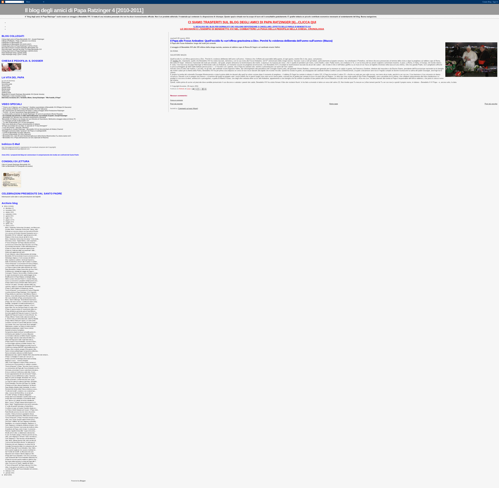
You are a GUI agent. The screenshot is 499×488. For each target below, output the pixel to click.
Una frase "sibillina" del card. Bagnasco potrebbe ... (21, 421)
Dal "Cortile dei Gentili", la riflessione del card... (19, 452)
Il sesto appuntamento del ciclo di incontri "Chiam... (21, 374)
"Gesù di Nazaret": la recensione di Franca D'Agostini (22, 290)
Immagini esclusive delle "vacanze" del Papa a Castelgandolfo (24, 131)
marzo (8, 225)
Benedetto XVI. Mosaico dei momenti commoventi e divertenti (24, 117)
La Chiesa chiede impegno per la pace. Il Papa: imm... (22, 410)
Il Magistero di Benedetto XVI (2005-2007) (16, 44)
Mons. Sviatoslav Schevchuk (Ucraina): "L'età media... (22, 239)
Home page (333, 104)
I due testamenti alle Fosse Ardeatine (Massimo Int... (21, 457)
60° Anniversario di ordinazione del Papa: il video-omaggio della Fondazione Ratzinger (33, 110)
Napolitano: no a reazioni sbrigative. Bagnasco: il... (21, 423)
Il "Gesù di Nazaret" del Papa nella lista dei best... (20, 242)
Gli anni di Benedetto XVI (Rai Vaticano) (17, 134)
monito (175, 61)
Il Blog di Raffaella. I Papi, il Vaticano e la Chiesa (19, 41)
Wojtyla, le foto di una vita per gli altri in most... (19, 237)
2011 (6, 206)
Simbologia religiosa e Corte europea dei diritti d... (20, 258)
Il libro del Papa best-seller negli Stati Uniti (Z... (19, 339)
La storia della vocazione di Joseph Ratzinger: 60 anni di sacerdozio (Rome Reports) (33, 114)
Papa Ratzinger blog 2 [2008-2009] (14, 53)
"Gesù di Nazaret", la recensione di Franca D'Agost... (22, 263)
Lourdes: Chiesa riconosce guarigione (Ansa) (19, 414)
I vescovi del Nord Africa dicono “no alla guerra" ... (21, 442)
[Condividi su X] (200, 89)
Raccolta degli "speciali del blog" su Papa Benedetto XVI (22, 49)
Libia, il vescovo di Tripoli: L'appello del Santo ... (20, 463)
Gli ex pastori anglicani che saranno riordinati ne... (21, 450)
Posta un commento (176, 100)
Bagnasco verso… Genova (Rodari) (16, 360)
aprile (7, 223)
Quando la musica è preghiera (14, 330)
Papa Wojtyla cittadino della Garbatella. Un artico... (21, 387)
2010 (6, 475)
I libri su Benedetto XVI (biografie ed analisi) (17, 166)
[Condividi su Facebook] (203, 89)
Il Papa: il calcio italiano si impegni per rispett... (19, 288)
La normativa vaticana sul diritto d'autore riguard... (21, 336)
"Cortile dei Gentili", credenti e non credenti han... (20, 391)
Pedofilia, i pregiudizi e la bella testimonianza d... (20, 303)
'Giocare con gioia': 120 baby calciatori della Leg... (21, 284)
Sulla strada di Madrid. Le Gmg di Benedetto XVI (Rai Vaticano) (25, 109)
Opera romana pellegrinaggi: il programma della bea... (22, 351)
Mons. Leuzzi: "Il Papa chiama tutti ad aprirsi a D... (21, 402)
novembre (9, 210)
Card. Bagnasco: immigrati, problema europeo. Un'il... (22, 425)
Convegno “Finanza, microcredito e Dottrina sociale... (22, 273)
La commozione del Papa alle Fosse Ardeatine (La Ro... (22, 368)
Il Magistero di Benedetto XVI (12, 42)
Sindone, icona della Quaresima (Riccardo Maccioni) (21, 296)
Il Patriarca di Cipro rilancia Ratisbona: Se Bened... (21, 385)
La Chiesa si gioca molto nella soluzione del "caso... (21, 267)
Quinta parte (6, 89)
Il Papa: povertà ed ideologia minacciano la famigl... (21, 358)
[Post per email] (192, 88)
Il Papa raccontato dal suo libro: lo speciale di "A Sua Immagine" (24, 126)
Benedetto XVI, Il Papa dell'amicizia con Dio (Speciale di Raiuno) (25, 137)
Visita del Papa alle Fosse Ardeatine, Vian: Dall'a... (20, 448)
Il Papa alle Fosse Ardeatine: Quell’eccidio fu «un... (21, 396)
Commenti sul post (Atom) (188, 108)
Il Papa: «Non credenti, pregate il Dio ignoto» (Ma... (21, 349)
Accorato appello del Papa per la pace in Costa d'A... (21, 313)
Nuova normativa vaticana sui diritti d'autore (19, 353)
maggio (8, 222)
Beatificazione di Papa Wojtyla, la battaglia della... (20, 277)
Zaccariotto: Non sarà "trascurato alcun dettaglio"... (21, 324)
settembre (9, 214)
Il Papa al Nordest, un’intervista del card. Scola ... (20, 379)
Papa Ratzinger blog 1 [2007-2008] (14, 54)
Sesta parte (6, 91)
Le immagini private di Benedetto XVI (16, 121)
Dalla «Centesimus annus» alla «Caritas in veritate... (21, 261)
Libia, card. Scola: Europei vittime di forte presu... (20, 419)
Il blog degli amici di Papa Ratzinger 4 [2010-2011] (84, 10)
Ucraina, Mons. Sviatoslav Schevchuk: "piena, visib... (22, 229)
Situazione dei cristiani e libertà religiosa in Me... (20, 453)
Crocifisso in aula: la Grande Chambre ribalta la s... (21, 408)
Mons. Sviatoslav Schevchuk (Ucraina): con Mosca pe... (23, 227)
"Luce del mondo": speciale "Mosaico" (15, 127)
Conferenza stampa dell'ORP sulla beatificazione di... (21, 347)
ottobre (8, 212)
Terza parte (6, 86)
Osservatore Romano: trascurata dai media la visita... (22, 427)
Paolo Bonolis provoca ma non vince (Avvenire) (20, 412)
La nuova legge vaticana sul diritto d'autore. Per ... (21, 343)
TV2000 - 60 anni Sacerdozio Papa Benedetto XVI (20, 112)
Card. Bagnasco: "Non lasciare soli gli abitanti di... (20, 438)
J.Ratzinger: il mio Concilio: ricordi (14, 96)
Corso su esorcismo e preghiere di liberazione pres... (22, 281)
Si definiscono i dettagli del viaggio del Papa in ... (20, 271)
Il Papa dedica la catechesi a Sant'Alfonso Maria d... (21, 294)
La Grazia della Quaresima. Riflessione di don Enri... (21, 415)
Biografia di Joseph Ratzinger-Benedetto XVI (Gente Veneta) (23, 94)
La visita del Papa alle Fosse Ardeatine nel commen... (22, 469)
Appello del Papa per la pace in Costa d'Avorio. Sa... (21, 315)
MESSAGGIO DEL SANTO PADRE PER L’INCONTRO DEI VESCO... (27, 355)
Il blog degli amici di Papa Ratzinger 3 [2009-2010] (19, 51)
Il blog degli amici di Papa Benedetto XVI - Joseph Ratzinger (23, 39)
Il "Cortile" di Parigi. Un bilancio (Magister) (18, 395)
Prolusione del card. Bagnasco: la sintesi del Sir (20, 444)
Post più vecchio (491, 104)
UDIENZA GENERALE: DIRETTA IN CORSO (19, 328)
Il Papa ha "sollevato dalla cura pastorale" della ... (20, 250)
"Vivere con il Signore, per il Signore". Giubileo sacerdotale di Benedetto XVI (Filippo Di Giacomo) (37, 107)
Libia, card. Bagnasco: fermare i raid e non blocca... (21, 436)
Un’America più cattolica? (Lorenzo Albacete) (19, 334)
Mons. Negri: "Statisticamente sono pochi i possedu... (22, 404)
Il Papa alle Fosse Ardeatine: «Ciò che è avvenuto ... (21, 455)
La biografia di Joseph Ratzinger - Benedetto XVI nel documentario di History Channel (32, 129)
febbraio (8, 471)
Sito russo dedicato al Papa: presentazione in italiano (21, 124)
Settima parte (6, 92)
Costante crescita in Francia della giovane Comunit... (21, 322)
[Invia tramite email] (195, 89)
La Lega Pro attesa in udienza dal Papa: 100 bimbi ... (21, 381)
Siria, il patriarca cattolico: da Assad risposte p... (20, 260)
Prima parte (6, 82)
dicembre (9, 208)
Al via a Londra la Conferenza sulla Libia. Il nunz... (20, 372)
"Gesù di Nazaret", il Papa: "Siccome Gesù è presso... (22, 366)
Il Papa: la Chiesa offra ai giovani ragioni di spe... (20, 248)
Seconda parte (7, 84)
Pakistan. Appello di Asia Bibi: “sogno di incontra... (20, 431)
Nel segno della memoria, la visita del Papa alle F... (21, 461)
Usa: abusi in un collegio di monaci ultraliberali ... (20, 400)
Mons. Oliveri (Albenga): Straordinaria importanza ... (21, 299)
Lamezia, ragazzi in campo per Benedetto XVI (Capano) (22, 286)
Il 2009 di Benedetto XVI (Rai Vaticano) (16, 132)
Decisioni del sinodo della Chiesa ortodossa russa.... (21, 389)
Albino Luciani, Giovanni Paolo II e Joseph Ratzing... (21, 279)
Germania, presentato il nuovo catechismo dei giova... (22, 370)
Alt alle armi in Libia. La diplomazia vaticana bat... (20, 433)
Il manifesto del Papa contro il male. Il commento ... (21, 429)
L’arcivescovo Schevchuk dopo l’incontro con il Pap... (22, 244)
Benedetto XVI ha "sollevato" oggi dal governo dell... (21, 235)
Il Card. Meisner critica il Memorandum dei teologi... (21, 254)
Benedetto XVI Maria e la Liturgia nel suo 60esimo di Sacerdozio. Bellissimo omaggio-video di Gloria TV (39, 119)
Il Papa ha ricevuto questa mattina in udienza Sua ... (21, 459)
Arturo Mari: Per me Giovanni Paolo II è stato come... (21, 307)
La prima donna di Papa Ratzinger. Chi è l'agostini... (21, 292)
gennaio (8, 473)
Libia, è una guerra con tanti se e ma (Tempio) (19, 467)
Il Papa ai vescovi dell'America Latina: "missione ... (21, 376)
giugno (8, 220)
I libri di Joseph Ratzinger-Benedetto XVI (16, 164)
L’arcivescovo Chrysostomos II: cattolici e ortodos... (21, 364)
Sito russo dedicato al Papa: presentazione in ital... (21, 298)
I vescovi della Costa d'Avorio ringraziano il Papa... (21, 265)
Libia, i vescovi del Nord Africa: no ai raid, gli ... (19, 393)
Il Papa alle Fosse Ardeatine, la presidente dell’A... (20, 398)
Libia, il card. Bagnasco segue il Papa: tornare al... (21, 362)
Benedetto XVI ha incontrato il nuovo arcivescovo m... (22, 256)
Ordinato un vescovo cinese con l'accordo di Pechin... (22, 231)
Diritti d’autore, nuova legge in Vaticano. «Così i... (20, 305)
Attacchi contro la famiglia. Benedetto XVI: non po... (21, 377)
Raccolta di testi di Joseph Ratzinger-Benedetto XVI (20, 47)
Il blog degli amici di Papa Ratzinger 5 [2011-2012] (19, 46)
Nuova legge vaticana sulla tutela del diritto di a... (20, 338)
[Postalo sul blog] (198, 89)
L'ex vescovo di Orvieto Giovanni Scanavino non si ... (22, 233)
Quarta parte (6, 87)
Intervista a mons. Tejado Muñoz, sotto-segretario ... (21, 241)
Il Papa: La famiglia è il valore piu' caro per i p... (19, 356)
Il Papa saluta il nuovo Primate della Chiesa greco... (21, 282)
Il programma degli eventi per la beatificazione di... (20, 332)
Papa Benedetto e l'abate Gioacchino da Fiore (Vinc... (22, 269)
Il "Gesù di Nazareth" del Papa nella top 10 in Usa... (21, 465)
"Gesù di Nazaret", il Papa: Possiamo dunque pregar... (22, 417)
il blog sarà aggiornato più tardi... (15, 252)
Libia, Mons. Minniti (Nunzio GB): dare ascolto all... (21, 440)
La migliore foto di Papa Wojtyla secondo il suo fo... (21, 345)
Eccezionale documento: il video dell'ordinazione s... (21, 246)
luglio (7, 218)
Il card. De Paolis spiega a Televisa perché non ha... (21, 435)
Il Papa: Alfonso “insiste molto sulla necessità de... (20, 317)
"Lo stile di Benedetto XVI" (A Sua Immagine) (18, 122)
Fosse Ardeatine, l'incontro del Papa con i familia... (21, 383)
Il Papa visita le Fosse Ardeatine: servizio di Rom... (21, 341)
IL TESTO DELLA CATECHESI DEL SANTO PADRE (21, 319)
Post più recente (176, 104)
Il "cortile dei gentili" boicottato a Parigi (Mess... (19, 406)
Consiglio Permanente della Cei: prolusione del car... (21, 446)
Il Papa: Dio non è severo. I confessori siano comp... (21, 301)
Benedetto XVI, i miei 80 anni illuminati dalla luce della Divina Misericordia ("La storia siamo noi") (37, 136)
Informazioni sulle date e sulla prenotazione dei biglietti (21, 197)
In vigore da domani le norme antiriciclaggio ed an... (21, 275)
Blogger (83, 481)
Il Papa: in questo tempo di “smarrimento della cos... (21, 309)
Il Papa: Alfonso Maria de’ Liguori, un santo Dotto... (21, 320)
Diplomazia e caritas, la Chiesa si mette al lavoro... (21, 326)
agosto (8, 216)
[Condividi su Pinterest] (205, 89)
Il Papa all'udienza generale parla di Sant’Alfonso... (21, 311)
